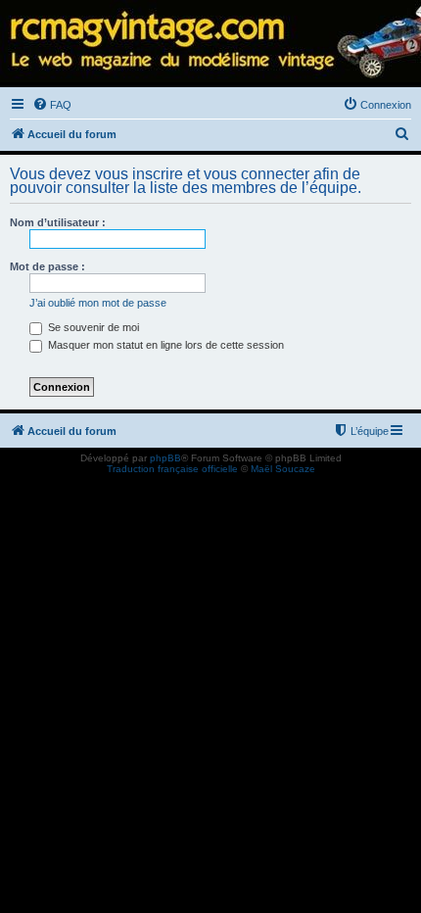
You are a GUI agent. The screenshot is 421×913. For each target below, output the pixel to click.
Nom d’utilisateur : (58, 222)
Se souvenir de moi (92, 327)
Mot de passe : (47, 266)
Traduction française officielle (172, 468)
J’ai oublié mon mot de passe (97, 303)
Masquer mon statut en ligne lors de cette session (164, 345)
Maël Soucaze (283, 468)
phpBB (165, 458)
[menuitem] (51, 105)
